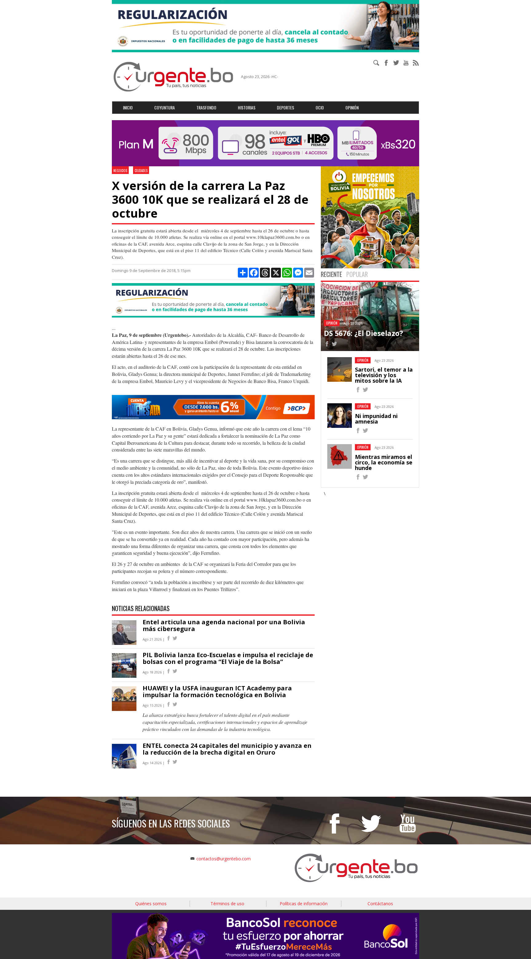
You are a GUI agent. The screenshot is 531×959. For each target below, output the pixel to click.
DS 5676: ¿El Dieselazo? (363, 333)
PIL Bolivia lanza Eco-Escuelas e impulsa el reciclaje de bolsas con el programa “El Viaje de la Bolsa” (228, 658)
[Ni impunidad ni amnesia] (358, 431)
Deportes (285, 107)
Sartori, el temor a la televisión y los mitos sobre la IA (384, 375)
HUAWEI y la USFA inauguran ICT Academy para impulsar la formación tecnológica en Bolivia (217, 691)
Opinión (352, 107)
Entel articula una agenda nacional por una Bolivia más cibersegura (224, 625)
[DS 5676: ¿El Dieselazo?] (327, 345)
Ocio (320, 107)
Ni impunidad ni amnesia (376, 418)
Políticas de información (304, 903)
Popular (357, 274)
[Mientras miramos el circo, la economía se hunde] (358, 478)
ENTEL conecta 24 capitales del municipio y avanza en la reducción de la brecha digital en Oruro (227, 748)
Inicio (128, 107)
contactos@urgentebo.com (223, 859)
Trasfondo (206, 107)
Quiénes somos (151, 903)
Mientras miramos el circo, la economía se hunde (383, 462)
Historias (246, 107)
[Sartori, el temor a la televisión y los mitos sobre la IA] (358, 390)
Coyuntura (164, 107)
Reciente (331, 274)
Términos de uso (227, 903)
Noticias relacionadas (141, 608)
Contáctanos (380, 903)
